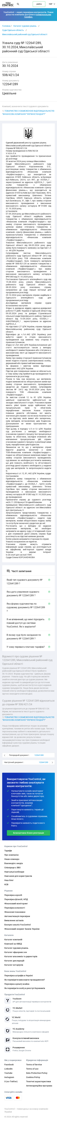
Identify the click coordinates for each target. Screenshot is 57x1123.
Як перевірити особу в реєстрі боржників (24, 988)
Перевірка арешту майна (16, 984)
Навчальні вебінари (14, 872)
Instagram (9, 1077)
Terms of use (32, 1069)
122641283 (39, 755)
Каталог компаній (13, 939)
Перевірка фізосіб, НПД (16, 899)
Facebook (9, 1064)
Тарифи (8, 850)
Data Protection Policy (36, 1073)
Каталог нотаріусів (13, 965)
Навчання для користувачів (18, 876)
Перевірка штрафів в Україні (18, 975)
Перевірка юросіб (13, 895)
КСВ (6, 884)
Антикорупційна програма (39, 1086)
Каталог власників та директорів (20, 956)
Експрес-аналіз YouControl (17, 925)
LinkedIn (8, 1069)
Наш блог (9, 880)
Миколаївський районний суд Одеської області (24, 34)
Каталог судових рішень (25, 26)
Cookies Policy (33, 1077)
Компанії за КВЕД (13, 944)
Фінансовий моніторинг (16, 903)
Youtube (8, 1073)
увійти (39, 4)
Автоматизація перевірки (17, 916)
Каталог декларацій (14, 961)
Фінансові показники (14, 912)
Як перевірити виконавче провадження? (24, 980)
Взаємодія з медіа (13, 863)
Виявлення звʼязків (14, 920)
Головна (6, 26)
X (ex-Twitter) (11, 1081)
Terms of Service (34, 1064)
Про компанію (11, 855)
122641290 (43, 762)
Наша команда (11, 859)
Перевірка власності (14, 908)
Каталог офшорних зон (15, 952)
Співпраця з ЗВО (12, 867)
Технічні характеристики (38, 1081)
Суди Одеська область (13, 30)
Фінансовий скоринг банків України (22, 929)
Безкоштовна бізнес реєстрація (28, 833)
